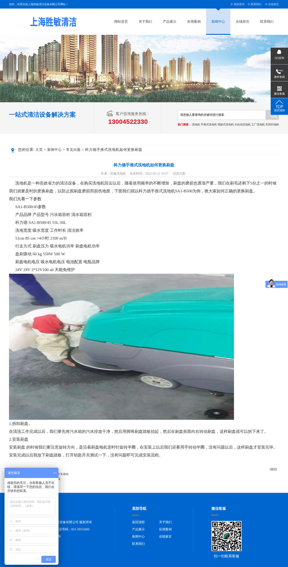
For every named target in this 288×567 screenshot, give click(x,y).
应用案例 (194, 21)
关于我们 (145, 21)
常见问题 (73, 149)
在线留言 (273, 4)
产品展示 (169, 21)
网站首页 (121, 21)
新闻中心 (218, 21)
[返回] (273, 469)
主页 (39, 149)
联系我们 (256, 4)
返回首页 (239, 4)
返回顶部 (138, 522)
